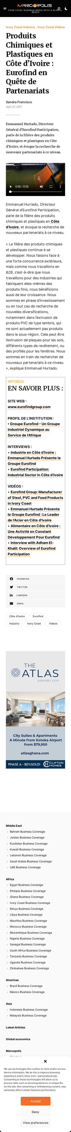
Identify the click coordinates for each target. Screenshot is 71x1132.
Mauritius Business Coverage (28, 920)
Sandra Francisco (19, 102)
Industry (14, 623)
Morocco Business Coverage (28, 926)
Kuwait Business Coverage (27, 849)
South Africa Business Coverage (30, 950)
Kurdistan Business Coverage (29, 843)
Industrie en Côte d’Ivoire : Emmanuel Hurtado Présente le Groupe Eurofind (34, 458)
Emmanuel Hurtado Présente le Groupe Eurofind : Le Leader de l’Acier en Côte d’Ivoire (34, 514)
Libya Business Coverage (26, 914)
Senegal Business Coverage (28, 944)
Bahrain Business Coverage (27, 831)
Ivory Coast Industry (20, 27)
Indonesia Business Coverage (29, 1009)
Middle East (14, 825)
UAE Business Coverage (25, 867)
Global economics (18, 1039)
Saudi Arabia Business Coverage (31, 861)
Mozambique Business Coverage (31, 932)
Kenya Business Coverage (26, 908)
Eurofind (38, 616)
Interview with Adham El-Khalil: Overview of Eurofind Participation (31, 548)
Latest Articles (15, 1027)
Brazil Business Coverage (26, 985)
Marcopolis (13, 1050)
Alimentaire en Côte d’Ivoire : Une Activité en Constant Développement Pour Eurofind (34, 531)
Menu (5, 9)
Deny (35, 1112)
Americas (12, 980)
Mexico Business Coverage (27, 992)
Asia (9, 1003)
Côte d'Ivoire (17, 616)
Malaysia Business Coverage (28, 1015)
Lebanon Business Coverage (28, 855)
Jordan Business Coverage (27, 837)
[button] (45, 1061)
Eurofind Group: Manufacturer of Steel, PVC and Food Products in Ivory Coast (35, 497)
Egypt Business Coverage (26, 884)
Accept (35, 1101)
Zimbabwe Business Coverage (29, 968)
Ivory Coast (34, 623)
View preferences (35, 1123)
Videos (53, 623)
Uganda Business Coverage (28, 962)
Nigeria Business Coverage (27, 938)
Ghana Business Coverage (27, 896)
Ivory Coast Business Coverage (30, 902)
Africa (10, 879)
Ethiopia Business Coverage (28, 891)
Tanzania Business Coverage (28, 956)
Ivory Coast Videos (51, 27)
